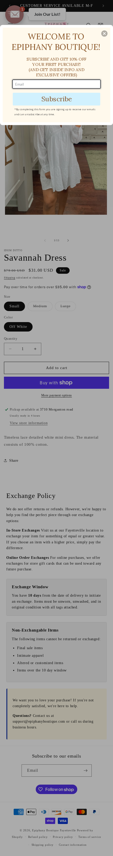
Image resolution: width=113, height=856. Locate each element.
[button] (104, 33)
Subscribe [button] (56, 98)
